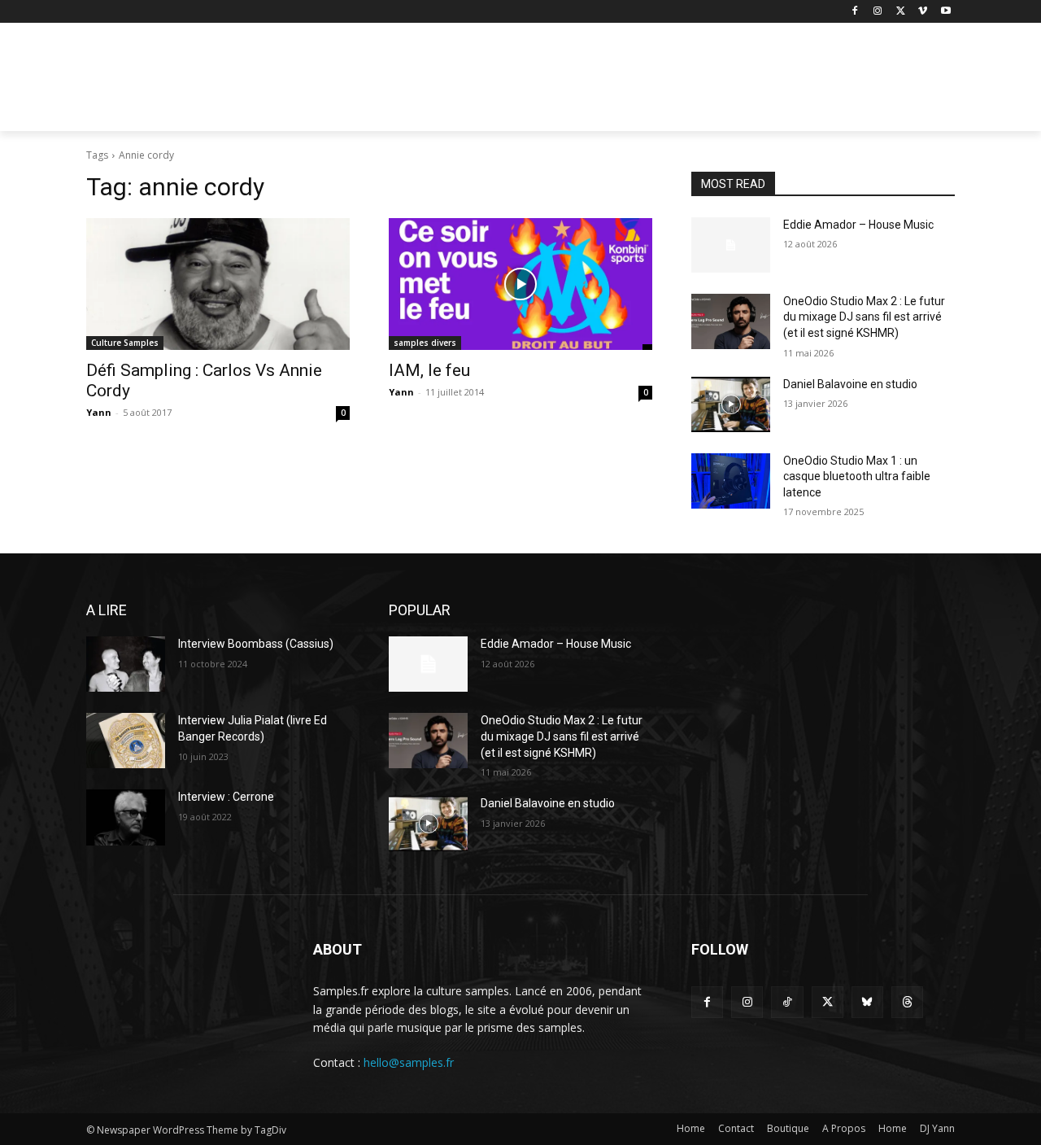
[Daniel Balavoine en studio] (730, 404)
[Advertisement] (642, 82)
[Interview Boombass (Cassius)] (125, 664)
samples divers (425, 342)
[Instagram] (878, 11)
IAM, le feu (429, 370)
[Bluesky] (867, 1002)
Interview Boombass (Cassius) (255, 643)
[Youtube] (945, 11)
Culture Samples (125, 342)
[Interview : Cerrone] (125, 817)
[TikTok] (787, 1002)
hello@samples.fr (409, 1062)
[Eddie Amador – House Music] (730, 245)
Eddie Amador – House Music (858, 224)
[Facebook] (855, 11)
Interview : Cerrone (226, 796)
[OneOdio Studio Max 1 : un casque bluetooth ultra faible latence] (730, 481)
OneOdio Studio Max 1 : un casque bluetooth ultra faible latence (856, 476)
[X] (900, 11)
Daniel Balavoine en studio (850, 384)
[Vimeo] (922, 11)
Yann (98, 412)
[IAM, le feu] (520, 284)
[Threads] (907, 1002)
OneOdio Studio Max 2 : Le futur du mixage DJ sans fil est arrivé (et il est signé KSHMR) (864, 317)
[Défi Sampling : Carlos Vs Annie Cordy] (218, 284)
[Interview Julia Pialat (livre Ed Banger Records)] (125, 740)
